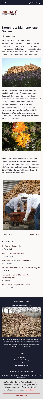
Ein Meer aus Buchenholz (11, 246)
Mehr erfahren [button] (30, 390)
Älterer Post (8, 234)
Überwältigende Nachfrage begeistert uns (17, 260)
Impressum (21, 357)
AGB (21, 362)
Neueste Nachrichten (21, 301)
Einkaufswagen (36, 3)
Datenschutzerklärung (21, 360)
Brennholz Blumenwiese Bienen (13, 253)
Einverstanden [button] (21, 395)
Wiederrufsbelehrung (21, 365)
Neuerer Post (34, 234)
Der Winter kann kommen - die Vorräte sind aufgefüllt (21, 268)
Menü (6, 3)
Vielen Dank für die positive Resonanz (16, 285)
